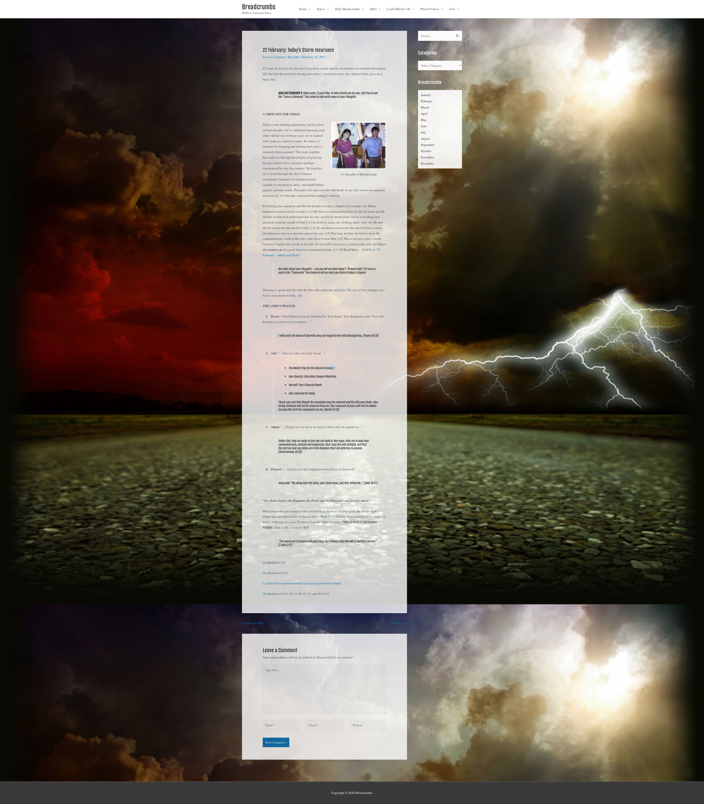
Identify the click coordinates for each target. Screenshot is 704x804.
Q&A (373, 9)
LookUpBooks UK (398, 9)
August (425, 138)
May (423, 120)
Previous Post (253, 623)
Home (303, 9)
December (427, 163)
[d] (330, 516)
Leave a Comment (274, 57)
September (427, 145)
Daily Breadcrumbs (347, 9)
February (426, 101)
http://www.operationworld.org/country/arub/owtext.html (304, 583)
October (426, 151)
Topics (321, 9)
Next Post (398, 623)
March (425, 107)
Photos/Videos (429, 9)
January (426, 95)
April (424, 113)
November (427, 157)
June (424, 126)
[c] (332, 368)
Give (452, 9)
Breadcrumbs (258, 7)
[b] (300, 295)
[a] (344, 290)
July (423, 132)
